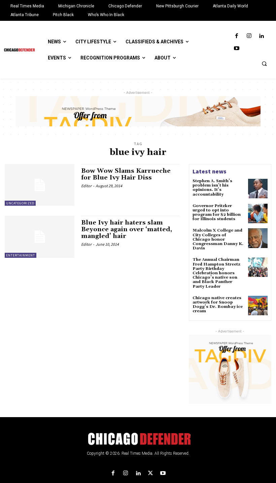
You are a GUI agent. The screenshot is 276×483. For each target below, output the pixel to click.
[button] (264, 63)
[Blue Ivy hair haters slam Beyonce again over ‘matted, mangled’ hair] (39, 236)
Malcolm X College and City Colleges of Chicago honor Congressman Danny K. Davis (218, 239)
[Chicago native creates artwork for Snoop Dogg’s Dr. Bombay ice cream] (258, 305)
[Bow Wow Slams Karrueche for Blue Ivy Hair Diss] (39, 185)
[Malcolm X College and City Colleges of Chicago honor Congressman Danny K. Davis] (258, 238)
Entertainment (20, 255)
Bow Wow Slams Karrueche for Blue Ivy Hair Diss (126, 174)
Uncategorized (20, 203)
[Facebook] (236, 36)
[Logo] (138, 439)
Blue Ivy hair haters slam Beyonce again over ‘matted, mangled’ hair (126, 229)
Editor (86, 185)
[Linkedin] (261, 36)
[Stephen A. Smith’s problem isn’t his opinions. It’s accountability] (258, 188)
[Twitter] (150, 473)
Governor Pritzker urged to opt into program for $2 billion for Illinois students (217, 212)
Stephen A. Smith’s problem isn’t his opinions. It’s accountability (212, 187)
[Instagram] (248, 36)
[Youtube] (236, 48)
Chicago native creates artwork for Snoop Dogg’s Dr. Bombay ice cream (218, 304)
